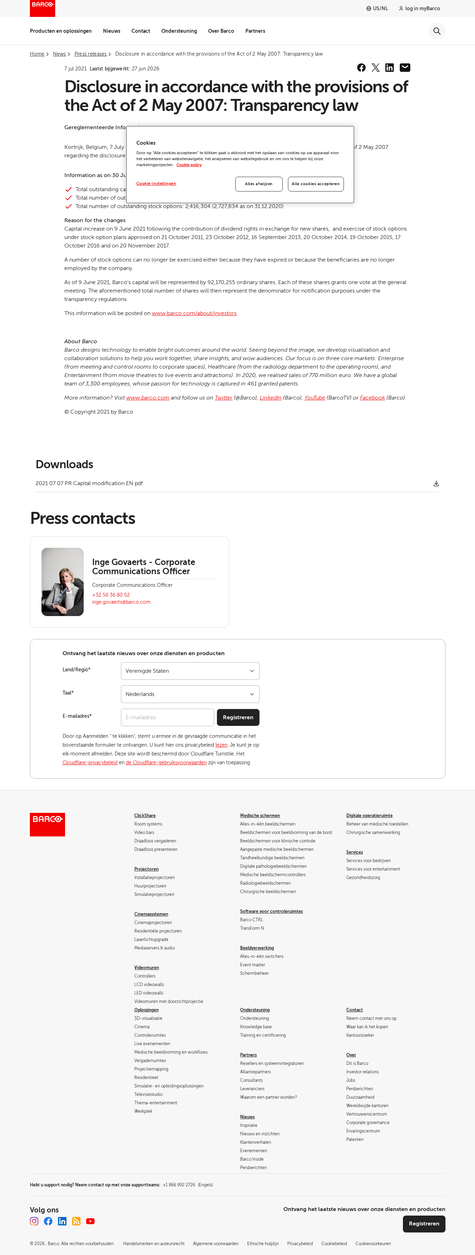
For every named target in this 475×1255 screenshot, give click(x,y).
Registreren (238, 717)
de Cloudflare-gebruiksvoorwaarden (166, 762)
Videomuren (146, 967)
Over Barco (221, 31)
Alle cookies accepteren (316, 184)
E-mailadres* (77, 716)
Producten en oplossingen (61, 31)
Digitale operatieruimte (369, 815)
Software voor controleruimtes (271, 911)
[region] (240, 165)
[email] (405, 67)
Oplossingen (146, 1010)
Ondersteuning (179, 31)
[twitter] (375, 67)
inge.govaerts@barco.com (121, 602)
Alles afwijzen (259, 184)
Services (354, 852)
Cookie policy (189, 165)
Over (351, 1055)
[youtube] (90, 1221)
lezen (221, 745)
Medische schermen (260, 815)
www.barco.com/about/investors (194, 313)
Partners (255, 31)
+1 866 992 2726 (188, 1184)
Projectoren (146, 869)
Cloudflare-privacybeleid (90, 762)
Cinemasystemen (151, 914)
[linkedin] (389, 67)
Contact (140, 31)
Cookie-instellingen (156, 183)
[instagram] (34, 1221)
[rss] (76, 1221)
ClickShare (145, 815)
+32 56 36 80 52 (111, 595)
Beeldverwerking (257, 948)
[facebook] (361, 67)
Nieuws (111, 31)
